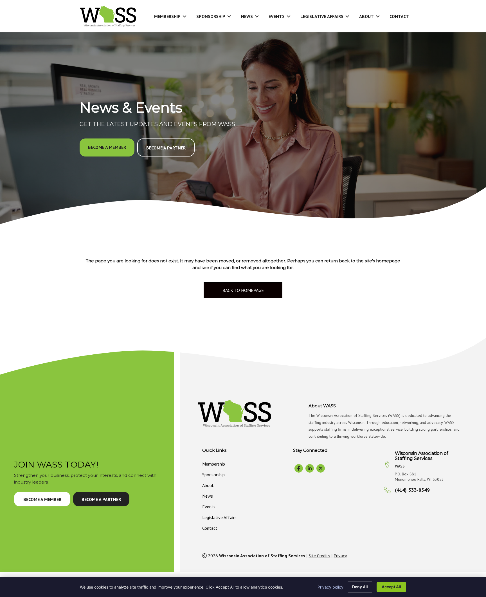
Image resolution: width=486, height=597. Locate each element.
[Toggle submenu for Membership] (184, 16)
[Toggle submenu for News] (256, 16)
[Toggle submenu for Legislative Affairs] (347, 16)
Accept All (391, 586)
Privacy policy (330, 587)
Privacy (340, 555)
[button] (107, 147)
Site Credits (319, 555)
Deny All (360, 586)
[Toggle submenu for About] (377, 16)
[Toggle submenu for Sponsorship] (229, 16)
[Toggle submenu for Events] (288, 16)
